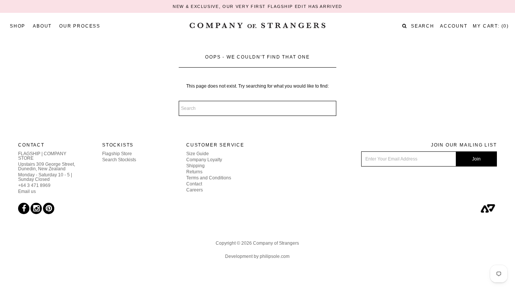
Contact (194, 184)
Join (476, 159)
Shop (17, 26)
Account (453, 26)
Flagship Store (117, 153)
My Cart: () (491, 26)
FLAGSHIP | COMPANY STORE (42, 156)
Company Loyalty (204, 159)
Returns (194, 171)
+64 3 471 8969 (34, 185)
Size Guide (197, 153)
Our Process (79, 26)
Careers (194, 190)
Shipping (195, 165)
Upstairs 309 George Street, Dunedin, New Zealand (46, 166)
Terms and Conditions (208, 177)
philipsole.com (275, 256)
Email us (27, 191)
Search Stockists (119, 159)
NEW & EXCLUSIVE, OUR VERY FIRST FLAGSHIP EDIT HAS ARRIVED (257, 6)
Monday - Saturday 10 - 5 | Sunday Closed (45, 177)
